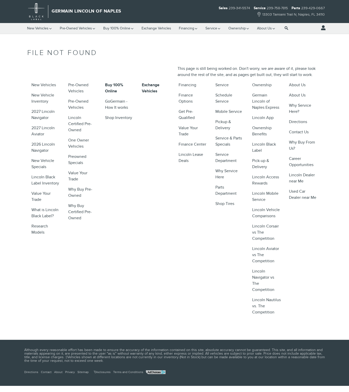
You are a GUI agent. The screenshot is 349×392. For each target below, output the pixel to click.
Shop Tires (224, 203)
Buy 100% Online (116, 28)
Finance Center (192, 144)
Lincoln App (263, 117)
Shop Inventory (118, 117)
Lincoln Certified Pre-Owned (80, 124)
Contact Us (299, 132)
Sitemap (83, 372)
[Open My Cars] (322, 28)
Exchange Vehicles (156, 28)
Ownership (237, 28)
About (58, 372)
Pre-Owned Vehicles (76, 28)
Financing (186, 28)
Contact (46, 372)
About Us (264, 28)
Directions (298, 121)
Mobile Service (228, 111)
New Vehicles (38, 28)
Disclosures (102, 372)
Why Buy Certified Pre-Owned (80, 212)
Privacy (70, 372)
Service (211, 28)
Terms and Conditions (128, 372)
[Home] (36, 11)
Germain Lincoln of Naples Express (265, 101)
